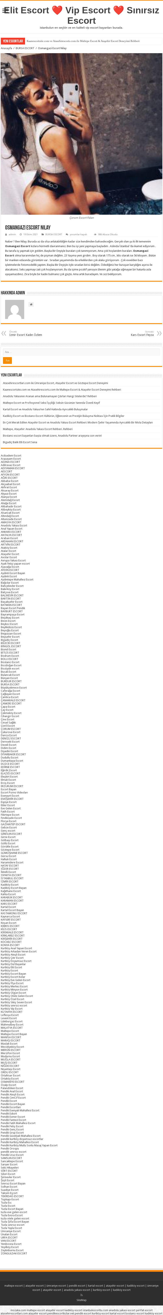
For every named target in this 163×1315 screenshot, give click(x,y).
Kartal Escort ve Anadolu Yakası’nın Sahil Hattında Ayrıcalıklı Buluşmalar (45, 409)
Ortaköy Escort (10, 1078)
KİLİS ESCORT (9, 929)
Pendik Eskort (9, 1113)
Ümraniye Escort (11, 1231)
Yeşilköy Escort (10, 1247)
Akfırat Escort (9, 487)
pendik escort (77, 1285)
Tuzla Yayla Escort (11, 1228)
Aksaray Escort (9, 490)
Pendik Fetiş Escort (12, 1126)
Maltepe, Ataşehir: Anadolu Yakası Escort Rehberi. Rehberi (38, 429)
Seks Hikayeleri (10, 1167)
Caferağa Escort (10, 690)
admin (12, 234)
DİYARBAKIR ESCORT (13, 754)
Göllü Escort (8, 843)
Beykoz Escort (9, 624)
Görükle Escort (9, 846)
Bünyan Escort (9, 678)
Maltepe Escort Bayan (14, 1034)
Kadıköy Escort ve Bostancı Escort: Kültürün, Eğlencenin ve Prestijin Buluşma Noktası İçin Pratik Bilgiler (63, 415)
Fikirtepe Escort (10, 814)
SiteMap (82, 1300)
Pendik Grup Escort (12, 1132)
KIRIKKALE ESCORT (12, 932)
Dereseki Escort (10, 741)
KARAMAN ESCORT (12, 900)
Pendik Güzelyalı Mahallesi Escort (21, 1135)
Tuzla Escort (8, 1205)
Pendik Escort (9, 1100)
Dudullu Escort (9, 757)
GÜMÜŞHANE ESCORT (14, 852)
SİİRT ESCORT (9, 1170)
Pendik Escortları (11, 1107)
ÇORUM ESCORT (11, 729)
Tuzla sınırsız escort (12, 1224)
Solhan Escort (9, 1186)
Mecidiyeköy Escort (12, 1046)
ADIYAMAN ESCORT (13, 468)
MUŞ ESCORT (9, 1062)
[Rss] (81, 1295)
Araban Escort (9, 538)
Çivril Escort (8, 725)
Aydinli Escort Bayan (13, 573)
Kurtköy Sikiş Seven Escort (16, 1002)
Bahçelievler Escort (12, 585)
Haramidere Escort (12, 862)
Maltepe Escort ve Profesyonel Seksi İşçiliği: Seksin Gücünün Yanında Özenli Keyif (51, 402)
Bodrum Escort (10, 655)
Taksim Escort (9, 1193)
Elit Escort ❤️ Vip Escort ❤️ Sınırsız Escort (81, 15)
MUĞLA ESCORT (11, 1059)
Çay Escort (7, 709)
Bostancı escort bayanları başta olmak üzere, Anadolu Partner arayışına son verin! (52, 435)
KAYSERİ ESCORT (11, 919)
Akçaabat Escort (10, 484)
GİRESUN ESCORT (11, 833)
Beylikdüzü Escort (11, 627)
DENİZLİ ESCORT (11, 738)
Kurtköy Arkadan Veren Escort (19, 951)
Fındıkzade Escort (11, 818)
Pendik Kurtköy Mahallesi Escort (20, 1142)
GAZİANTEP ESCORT (13, 824)
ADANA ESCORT (10, 461)
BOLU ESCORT (9, 659)
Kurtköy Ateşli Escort (13, 954)
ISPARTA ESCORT (11, 875)
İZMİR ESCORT (9, 881)
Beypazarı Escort (11, 633)
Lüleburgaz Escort (11, 1021)
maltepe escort (13, 1285)
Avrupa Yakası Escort (13, 560)
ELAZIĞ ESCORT (10, 773)
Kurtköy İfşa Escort (12, 983)
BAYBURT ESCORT (12, 611)
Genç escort (8, 830)
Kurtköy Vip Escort (11, 1008)
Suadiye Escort (9, 1189)
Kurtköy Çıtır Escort (12, 957)
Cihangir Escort (10, 716)
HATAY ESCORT (10, 865)
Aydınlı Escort (9, 576)
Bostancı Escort (10, 662)
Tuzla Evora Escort (12, 1215)
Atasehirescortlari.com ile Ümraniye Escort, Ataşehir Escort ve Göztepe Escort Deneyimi (55, 383)
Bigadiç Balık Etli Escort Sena (20, 442)
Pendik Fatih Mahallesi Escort (18, 1123)
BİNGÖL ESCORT (11, 646)
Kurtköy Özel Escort (12, 999)
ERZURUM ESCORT (12, 786)
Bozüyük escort (10, 668)
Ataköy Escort (9, 547)
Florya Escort (8, 821)
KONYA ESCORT (10, 945)
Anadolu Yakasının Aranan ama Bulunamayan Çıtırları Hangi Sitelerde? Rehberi (50, 396)
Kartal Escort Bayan (12, 910)
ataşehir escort (34, 1285)
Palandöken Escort (12, 1088)
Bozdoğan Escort (11, 665)
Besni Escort (8, 620)
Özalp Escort (8, 1085)
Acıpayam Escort (11, 458)
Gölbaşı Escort (9, 840)
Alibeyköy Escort (11, 509)
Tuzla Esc (6, 1202)
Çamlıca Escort (9, 697)
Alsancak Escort (10, 512)
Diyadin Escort (9, 751)
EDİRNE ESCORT (10, 767)
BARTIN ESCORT (11, 598)
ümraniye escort (56, 1285)
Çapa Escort (8, 706)
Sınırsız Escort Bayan (13, 1183)
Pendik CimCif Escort (13, 1097)
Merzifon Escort (10, 1053)
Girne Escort (8, 837)
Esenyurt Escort (10, 795)
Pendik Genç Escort (12, 1129)
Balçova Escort (9, 592)
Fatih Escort (8, 811)
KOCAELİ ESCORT (11, 941)
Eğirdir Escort (9, 770)
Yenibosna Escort (11, 1243)
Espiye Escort (9, 802)
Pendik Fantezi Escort (13, 1120)
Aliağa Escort (8, 503)
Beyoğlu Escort (10, 630)
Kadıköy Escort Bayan (14, 887)
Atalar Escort (8, 550)
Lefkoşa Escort (10, 1015)
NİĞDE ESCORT (10, 1065)
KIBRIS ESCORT (10, 926)
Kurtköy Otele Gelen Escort (17, 996)
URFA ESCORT (9, 1237)
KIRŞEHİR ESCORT (11, 938)
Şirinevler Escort (11, 1177)
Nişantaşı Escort (10, 1069)
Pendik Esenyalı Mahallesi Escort (20, 1110)
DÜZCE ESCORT (10, 763)
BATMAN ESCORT (11, 605)
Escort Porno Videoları (14, 792)
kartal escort (95, 1285)
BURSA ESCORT (25, 48)
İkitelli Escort (8, 872)
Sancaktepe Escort (12, 1161)
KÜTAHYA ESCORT (11, 1011)
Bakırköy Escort (10, 589)
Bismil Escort (8, 649)
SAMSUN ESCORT (11, 1158)
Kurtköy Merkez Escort (14, 986)
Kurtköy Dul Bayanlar (13, 964)
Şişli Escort (7, 1180)
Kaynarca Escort (10, 916)
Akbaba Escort (9, 481)
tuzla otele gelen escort (15, 1218)
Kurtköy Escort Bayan (13, 973)
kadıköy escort (136, 1285)
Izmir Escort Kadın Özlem (25, 333)
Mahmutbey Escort (12, 1024)
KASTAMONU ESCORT (14, 913)
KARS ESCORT (9, 903)
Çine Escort (7, 719)
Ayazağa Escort (10, 566)
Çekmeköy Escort (11, 713)
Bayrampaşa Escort (12, 614)
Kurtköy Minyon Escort (14, 989)
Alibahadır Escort (11, 506)
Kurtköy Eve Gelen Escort (15, 980)
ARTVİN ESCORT (10, 544)
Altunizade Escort (11, 519)
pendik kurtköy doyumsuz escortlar (22, 1139)
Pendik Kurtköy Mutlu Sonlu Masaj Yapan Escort (29, 1145)
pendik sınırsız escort (13, 1151)
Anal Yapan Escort (11, 528)
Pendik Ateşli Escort (12, 1094)
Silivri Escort (8, 1174)
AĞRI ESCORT (9, 477)
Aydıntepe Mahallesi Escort (17, 579)
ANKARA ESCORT (11, 531)
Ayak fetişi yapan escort (15, 563)
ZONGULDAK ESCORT (14, 1253)
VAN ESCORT (8, 1240)
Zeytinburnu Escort (12, 1250)
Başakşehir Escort (11, 601)
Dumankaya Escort (12, 760)
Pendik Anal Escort (12, 1091)
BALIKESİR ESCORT (12, 595)
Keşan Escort (8, 922)
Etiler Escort (8, 805)
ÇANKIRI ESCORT (11, 703)
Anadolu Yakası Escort (14, 525)
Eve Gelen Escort (11, 808)
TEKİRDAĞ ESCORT (12, 1196)
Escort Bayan (8, 789)
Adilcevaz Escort (10, 465)
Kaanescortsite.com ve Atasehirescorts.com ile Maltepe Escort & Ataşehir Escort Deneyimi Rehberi (83, 41)
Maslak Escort (9, 1043)
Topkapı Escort (10, 1199)
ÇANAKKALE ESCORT (13, 700)
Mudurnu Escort (10, 1056)
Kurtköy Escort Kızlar (13, 976)
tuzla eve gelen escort (14, 1212)
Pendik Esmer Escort (13, 1116)
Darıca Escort (9, 735)
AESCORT (6, 471)
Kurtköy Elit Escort (11, 967)
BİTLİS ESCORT (10, 652)
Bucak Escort (8, 671)
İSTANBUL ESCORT (12, 878)
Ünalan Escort (9, 1234)
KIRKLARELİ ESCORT (13, 935)
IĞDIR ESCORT (10, 868)
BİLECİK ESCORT (10, 643)
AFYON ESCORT (10, 474)
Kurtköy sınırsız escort (14, 1005)
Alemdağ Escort (10, 500)
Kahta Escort (8, 894)
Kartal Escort (8, 907)
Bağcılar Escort (10, 582)
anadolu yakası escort (77, 1289)
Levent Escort (9, 1018)
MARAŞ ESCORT (10, 1040)
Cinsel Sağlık (8, 722)
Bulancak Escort (10, 674)
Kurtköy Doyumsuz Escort (16, 961)
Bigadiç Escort (9, 639)
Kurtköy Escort (9, 970)
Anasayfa (6, 48)
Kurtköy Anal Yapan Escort (16, 948)
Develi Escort (8, 744)
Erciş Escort (8, 783)
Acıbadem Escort (11, 455)
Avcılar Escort (9, 557)
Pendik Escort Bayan (13, 1104)
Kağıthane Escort (11, 891)
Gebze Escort (9, 827)
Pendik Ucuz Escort (12, 1154)
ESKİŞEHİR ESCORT (12, 798)
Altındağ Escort (10, 516)
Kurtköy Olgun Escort (13, 992)
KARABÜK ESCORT (12, 897)
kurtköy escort (101, 1289)
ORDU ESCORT (10, 1072)
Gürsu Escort (8, 856)
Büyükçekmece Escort (14, 687)
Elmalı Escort (8, 779)
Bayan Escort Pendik (13, 608)
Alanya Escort (9, 496)
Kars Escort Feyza (142, 333)
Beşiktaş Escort (10, 617)
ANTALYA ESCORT (11, 535)
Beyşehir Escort (10, 636)
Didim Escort (8, 748)
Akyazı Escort (9, 493)
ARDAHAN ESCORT (12, 541)
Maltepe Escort (10, 1031)
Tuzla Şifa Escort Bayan (15, 1221)
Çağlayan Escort (10, 694)
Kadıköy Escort (9, 884)
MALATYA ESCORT (12, 1027)
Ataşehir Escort (10, 554)
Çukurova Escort (10, 732)
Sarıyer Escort (9, 1164)
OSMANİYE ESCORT (12, 1081)
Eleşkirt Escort (9, 776)
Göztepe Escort (10, 849)
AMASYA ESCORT (11, 522)
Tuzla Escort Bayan (12, 1209)
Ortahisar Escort (10, 1075)
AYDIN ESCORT (10, 570)
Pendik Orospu (10, 1148)
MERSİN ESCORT (11, 1050)
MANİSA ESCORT (11, 1037)
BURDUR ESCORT (11, 681)
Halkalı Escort (9, 859)
